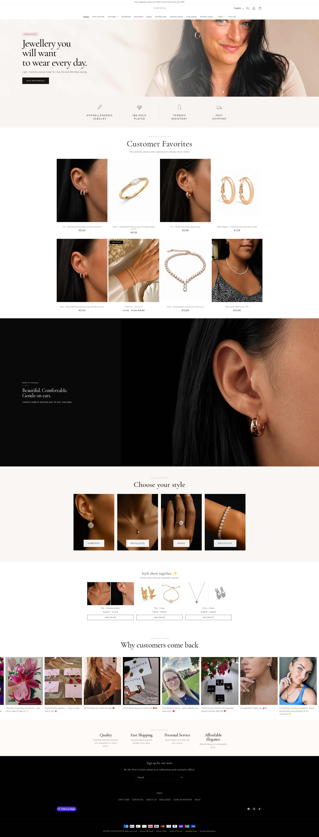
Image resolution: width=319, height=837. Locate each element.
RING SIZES (165, 799)
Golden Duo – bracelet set (134, 307)
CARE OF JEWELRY (183, 799)
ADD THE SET (110, 617)
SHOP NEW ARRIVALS (35, 81)
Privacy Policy (161, 831)
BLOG (198, 799)
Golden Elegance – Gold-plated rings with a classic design (237, 227)
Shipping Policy (191, 831)
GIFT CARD (124, 799)
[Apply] (181, 777)
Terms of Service (176, 831)
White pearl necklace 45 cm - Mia (237, 307)
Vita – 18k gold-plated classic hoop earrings (185, 227)
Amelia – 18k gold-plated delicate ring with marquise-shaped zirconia (134, 228)
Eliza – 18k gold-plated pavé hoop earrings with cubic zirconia (82, 307)
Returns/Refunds (147, 831)
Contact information (208, 831)
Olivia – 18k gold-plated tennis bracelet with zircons (185, 307)
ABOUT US (151, 799)
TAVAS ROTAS (115, 831)
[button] (113, 17)
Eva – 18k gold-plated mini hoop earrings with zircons (82, 227)
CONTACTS (137, 799)
